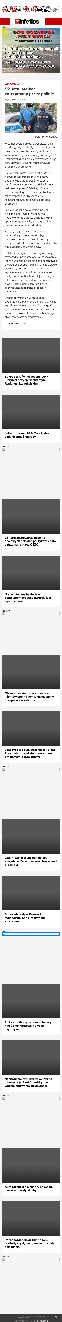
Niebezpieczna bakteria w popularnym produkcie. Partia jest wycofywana (28, 598)
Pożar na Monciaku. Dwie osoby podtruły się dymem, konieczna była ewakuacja (29, 1243)
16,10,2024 (10, 99)
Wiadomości (12, 83)
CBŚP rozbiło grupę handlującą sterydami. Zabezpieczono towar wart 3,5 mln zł (31, 861)
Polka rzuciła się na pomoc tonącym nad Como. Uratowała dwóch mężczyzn (29, 1026)
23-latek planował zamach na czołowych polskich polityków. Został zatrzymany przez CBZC (31, 541)
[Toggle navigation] (6, 21)
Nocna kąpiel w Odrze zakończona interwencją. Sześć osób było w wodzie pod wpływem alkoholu (28, 1082)
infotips (22, 99)
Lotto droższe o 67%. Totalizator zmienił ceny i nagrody (27, 435)
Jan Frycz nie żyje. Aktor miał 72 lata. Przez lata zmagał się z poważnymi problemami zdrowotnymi (30, 753)
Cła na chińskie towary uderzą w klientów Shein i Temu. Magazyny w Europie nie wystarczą (29, 697)
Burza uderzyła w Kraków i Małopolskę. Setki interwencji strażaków (25, 918)
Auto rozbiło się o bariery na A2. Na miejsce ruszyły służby (29, 1188)
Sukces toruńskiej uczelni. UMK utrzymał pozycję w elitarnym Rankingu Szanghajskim (26, 380)
